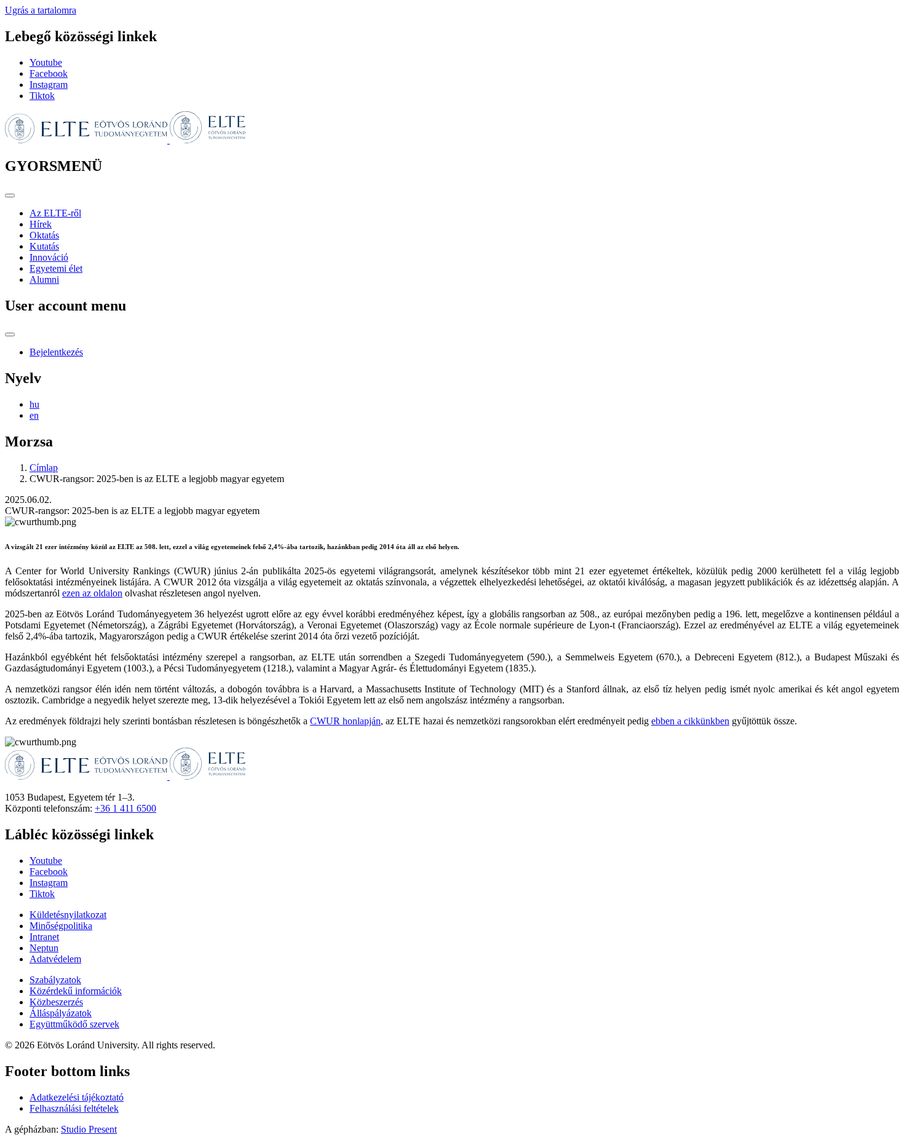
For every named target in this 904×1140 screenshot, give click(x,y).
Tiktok (42, 95)
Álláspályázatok (61, 1013)
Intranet (44, 937)
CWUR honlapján (345, 721)
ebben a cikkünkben (690, 721)
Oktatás (44, 235)
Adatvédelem (55, 959)
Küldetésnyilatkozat (68, 914)
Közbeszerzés (56, 1002)
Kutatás (44, 246)
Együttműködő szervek (74, 1024)
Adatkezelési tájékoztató (77, 1097)
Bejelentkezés (56, 352)
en (34, 415)
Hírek (41, 224)
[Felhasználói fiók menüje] (10, 334)
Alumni (44, 279)
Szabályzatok (55, 980)
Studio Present (89, 1129)
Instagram (49, 84)
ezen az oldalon (92, 593)
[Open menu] (10, 195)
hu (34, 404)
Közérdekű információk (76, 991)
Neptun (44, 948)
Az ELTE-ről (55, 213)
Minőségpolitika (61, 925)
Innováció (49, 257)
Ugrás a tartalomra (40, 10)
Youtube (46, 62)
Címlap (44, 467)
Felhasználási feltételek (74, 1108)
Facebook (49, 73)
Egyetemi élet (56, 268)
